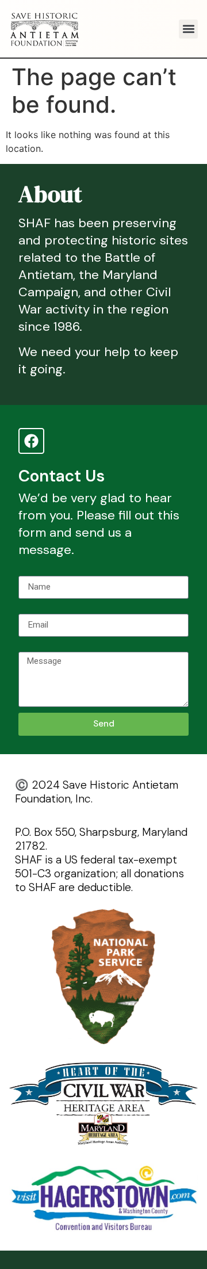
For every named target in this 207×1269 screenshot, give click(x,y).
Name (30, 571)
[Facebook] (31, 441)
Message (37, 647)
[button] (188, 29)
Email (29, 609)
